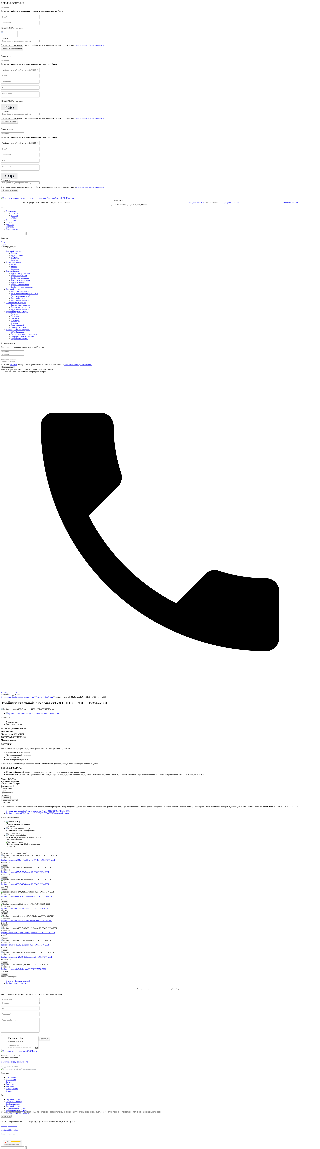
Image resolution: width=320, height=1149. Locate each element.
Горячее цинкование (19, 339)
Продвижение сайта (9, 1067)
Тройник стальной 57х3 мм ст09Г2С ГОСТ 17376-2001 (24, 908)
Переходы (15, 321)
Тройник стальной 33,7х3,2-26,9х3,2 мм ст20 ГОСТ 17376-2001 (28, 933)
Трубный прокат (13, 271)
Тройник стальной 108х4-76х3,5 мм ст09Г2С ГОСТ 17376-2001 (28, 860)
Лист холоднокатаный (20, 296)
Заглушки (15, 316)
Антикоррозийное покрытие (18, 330)
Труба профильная (19, 276)
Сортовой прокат (13, 251)
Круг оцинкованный (20, 309)
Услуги (9, 222)
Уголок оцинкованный (20, 305)
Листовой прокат (13, 289)
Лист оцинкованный (20, 300)
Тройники (49, 697)
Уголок (14, 267)
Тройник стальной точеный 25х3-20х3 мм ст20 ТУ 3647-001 (26, 921)
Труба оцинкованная (20, 285)
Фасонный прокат (14, 262)
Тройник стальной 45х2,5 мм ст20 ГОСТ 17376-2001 (23, 969)
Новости (14, 215)
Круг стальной (17, 255)
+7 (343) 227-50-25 (197, 202)
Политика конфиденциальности (14, 1062)
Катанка (14, 260)
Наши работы (12, 229)
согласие (13, 365)
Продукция (11, 220)
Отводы (14, 323)
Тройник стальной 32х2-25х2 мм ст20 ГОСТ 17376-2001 (25, 945)
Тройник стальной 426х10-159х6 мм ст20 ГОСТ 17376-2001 (26, 957)
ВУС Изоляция (17, 332)
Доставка (10, 225)
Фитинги (15, 318)
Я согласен (6, 1116)
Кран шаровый (17, 325)
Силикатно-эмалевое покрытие (24, 334)
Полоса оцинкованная (20, 307)
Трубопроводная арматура (17, 312)
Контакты (10, 227)
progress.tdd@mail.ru (233, 202)
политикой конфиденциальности (90, 45)
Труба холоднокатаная (20, 280)
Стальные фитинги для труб (18, 981)
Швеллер (15, 269)
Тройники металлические (17, 983)
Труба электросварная (20, 273)
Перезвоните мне (290, 202)
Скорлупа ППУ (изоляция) (22, 336)
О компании (11, 211)
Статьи (14, 218)
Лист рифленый (18, 298)
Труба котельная (18, 282)
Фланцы (14, 314)
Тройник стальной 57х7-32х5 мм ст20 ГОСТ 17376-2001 (25, 872)
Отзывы (14, 213)
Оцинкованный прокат (16, 303)
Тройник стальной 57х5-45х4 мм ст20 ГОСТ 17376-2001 (25, 884)
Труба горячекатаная (20, 278)
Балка (13, 264)
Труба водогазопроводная (22, 287)
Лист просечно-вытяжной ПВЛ (24, 294)
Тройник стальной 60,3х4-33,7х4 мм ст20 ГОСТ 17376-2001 (26, 896)
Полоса (14, 253)
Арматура (15, 258)
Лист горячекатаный (20, 291)
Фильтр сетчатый (18, 327)
